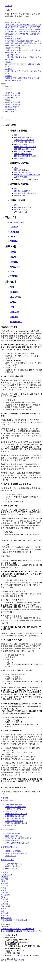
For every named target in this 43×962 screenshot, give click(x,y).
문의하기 (14, 276)
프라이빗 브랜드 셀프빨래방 (25, 193)
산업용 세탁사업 (11, 55)
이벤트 (8, 71)
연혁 (29, 78)
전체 (16, 135)
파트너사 (35, 78)
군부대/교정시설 (20, 212)
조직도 (24, 78)
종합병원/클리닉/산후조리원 (16, 29)
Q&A (35, 71)
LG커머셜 (28, 64)
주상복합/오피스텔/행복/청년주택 (27, 175)
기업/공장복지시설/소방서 (24, 149)
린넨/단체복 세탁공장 (13, 57)
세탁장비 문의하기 (12, 102)
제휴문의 (26, 931)
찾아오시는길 (16, 80)
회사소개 (8, 76)
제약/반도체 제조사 (29, 57)
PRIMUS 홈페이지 (12, 107)
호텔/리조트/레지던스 (28, 41)
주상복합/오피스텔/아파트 (24, 140)
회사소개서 (28, 71)
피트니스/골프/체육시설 (22, 32)
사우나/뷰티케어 (34, 27)
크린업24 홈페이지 (12, 104)
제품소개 (8, 62)
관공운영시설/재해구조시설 (26, 34)
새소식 (13, 71)
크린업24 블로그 (14, 929)
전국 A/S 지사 (14, 52)
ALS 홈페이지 (10, 109)
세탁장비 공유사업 (12, 95)
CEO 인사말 (15, 297)
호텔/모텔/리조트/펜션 (13, 25)
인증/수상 (14, 312)
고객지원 (8, 69)
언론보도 (20, 71)
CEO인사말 (17, 78)
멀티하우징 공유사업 (13, 39)
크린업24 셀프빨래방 (13, 50)
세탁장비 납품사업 (12, 22)
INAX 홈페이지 (11, 111)
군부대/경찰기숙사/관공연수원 (17, 45)
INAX (34, 64)
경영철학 (8, 78)
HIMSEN (20, 64)
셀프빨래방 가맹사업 (13, 48)
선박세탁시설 (19, 158)
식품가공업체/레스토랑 (23, 154)
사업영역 (8, 6)
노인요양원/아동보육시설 (17, 27)
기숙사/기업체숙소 (12, 41)
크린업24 (4, 929)
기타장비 (14, 241)
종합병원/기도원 (34, 43)
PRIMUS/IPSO (10, 64)
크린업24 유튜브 (28, 929)
